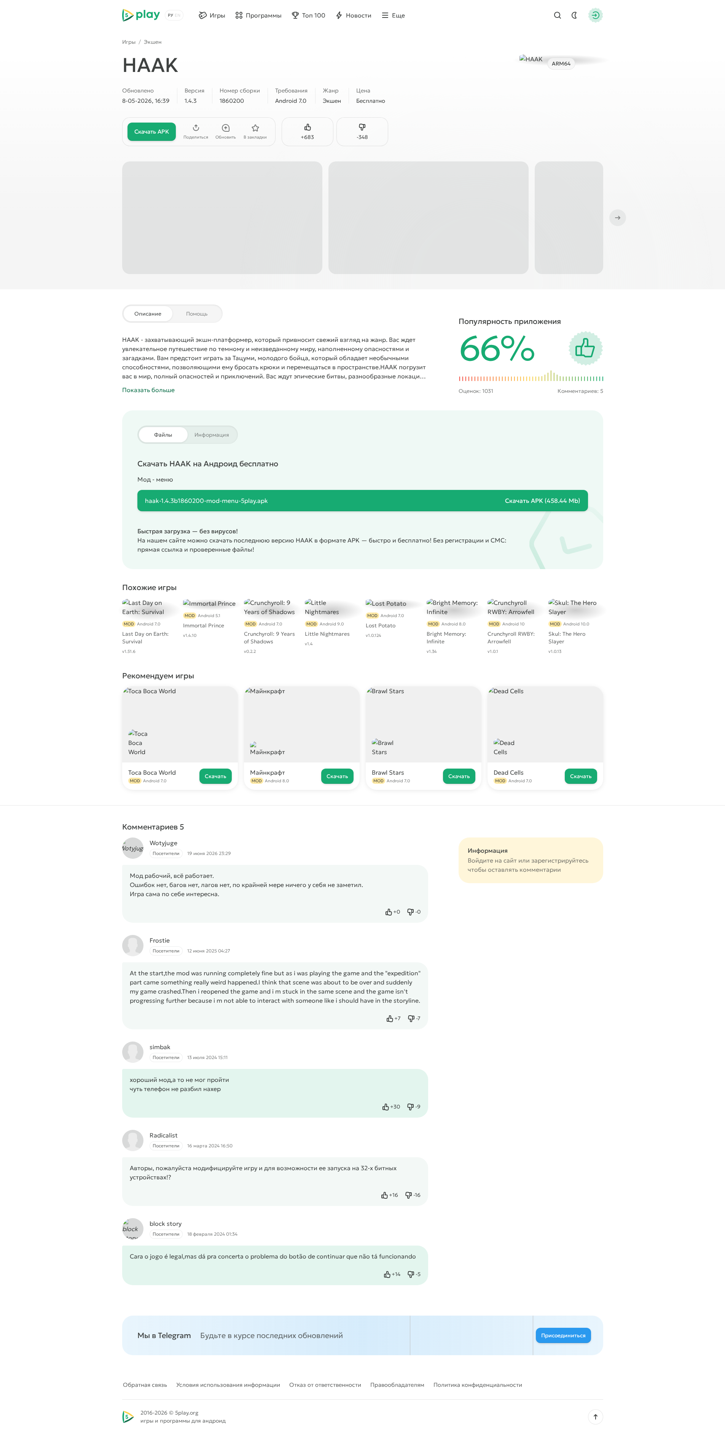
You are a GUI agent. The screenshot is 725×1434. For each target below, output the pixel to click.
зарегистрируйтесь (559, 860)
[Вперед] (617, 217)
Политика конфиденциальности (477, 1384)
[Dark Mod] (574, 15)
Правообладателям (397, 1384)
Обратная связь (145, 1384)
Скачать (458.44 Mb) (542, 500)
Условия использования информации (228, 1384)
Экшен (153, 41)
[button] (595, 1416)
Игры (128, 41)
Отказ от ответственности (325, 1384)
